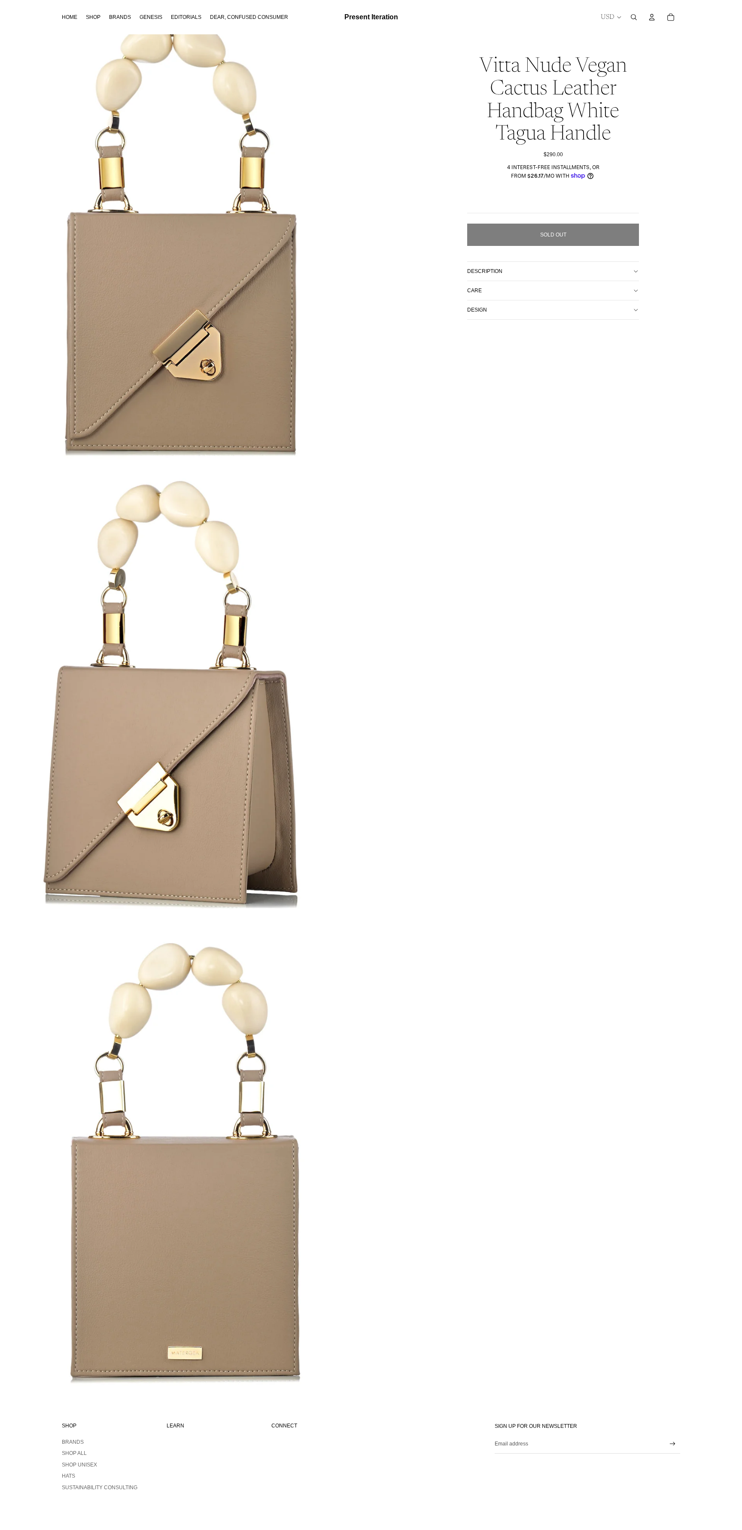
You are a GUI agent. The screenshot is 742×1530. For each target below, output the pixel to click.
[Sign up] (672, 1443)
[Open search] (633, 17)
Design (477, 310)
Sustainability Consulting (99, 1488)
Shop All (74, 1453)
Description (484, 271)
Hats (68, 1476)
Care (474, 291)
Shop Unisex (79, 1465)
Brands (73, 1442)
